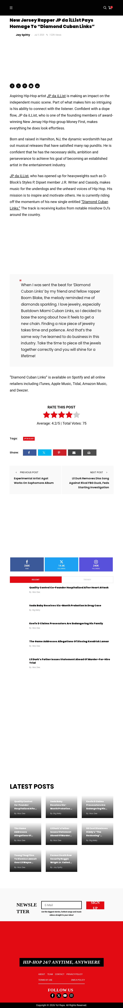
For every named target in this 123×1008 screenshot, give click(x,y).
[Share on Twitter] (18, 85)
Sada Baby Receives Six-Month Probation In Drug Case (65, 605)
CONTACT (59, 974)
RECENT (35, 580)
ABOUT (41, 974)
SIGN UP (95, 905)
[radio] (46, 415)
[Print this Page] (37, 85)
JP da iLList (56, 96)
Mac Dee (36, 592)
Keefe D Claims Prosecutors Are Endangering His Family (66, 623)
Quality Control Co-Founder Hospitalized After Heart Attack (69, 587)
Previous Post (29, 472)
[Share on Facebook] (12, 85)
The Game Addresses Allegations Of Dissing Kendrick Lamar (69, 641)
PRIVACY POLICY (74, 974)
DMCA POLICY (78, 980)
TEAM (50, 974)
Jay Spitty (57, 867)
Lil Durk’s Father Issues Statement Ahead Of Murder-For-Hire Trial (69, 661)
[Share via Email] (31, 85)
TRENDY (87, 580)
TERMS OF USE (45, 980)
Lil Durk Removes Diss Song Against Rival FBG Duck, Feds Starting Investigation (89, 482)
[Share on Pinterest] (24, 85)
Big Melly (36, 610)
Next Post (96, 472)
